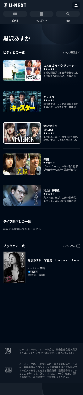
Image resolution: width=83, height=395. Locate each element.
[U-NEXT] (15, 5)
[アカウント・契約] (76, 5)
